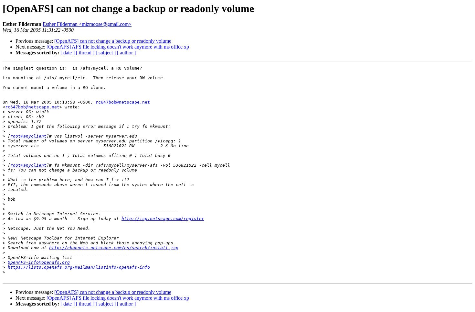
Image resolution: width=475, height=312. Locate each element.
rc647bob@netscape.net (123, 102)
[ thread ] (85, 52)
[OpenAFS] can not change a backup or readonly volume (112, 41)
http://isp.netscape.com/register (162, 218)
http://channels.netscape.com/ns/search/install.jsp (113, 247)
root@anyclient (28, 136)
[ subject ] (106, 52)
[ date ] (67, 52)
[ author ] (126, 52)
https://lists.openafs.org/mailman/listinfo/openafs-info (79, 267)
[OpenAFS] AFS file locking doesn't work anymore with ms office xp (118, 47)
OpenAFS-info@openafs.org (39, 262)
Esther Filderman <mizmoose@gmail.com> (87, 24)
